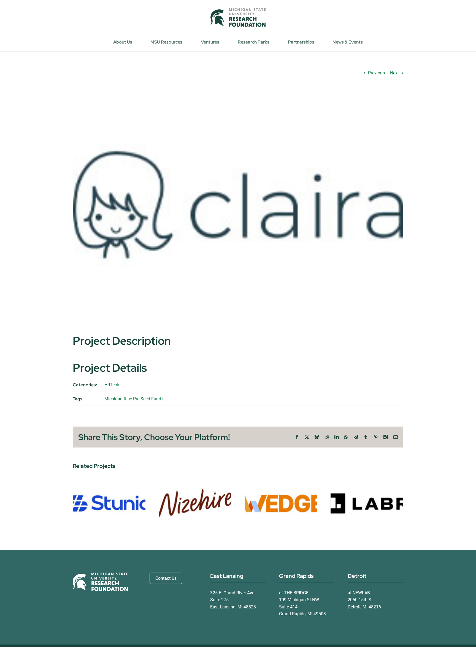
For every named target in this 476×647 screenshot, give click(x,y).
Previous (376, 73)
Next (394, 73)
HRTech (111, 384)
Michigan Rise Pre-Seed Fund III (135, 398)
